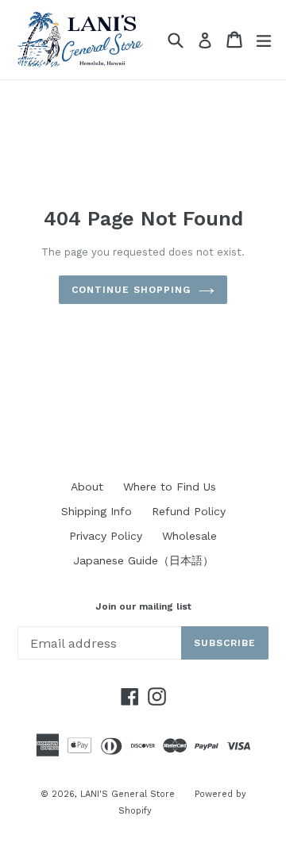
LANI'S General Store (127, 794)
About (87, 486)
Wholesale (189, 535)
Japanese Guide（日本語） (143, 560)
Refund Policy (189, 511)
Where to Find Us (169, 486)
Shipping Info (96, 511)
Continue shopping (131, 289)
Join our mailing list (143, 606)
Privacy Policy (105, 535)
